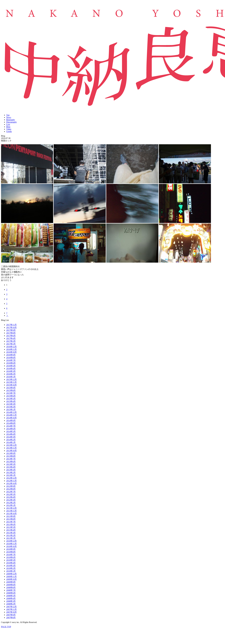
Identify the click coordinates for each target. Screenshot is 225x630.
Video (8, 129)
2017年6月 (11, 336)
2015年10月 (11, 385)
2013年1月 (11, 475)
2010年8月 (11, 552)
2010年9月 (11, 549)
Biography (10, 120)
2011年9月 (11, 516)
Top (8, 115)
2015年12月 (11, 379)
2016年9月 (11, 355)
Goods (9, 131)
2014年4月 (11, 434)
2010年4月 (11, 563)
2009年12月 (11, 574)
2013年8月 (11, 456)
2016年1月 (11, 377)
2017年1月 (11, 344)
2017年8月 (11, 333)
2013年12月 (11, 445)
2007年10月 (11, 612)
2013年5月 (11, 464)
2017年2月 (11, 341)
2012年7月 (11, 492)
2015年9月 (11, 388)
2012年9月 (11, 486)
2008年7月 (11, 590)
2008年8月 (11, 587)
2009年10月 (11, 579)
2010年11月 (11, 544)
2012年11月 (11, 481)
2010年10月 (11, 546)
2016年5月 (11, 366)
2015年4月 (11, 401)
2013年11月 (11, 448)
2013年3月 (11, 470)
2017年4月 (11, 338)
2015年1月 (11, 409)
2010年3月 (11, 565)
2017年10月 (11, 327)
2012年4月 (11, 497)
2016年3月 (11, 371)
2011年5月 (11, 527)
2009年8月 (11, 585)
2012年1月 (11, 505)
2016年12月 (11, 346)
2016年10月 (11, 352)
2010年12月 (11, 541)
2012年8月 (11, 489)
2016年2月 (11, 374)
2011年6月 (11, 524)
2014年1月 (11, 442)
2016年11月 (11, 349)
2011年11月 (11, 511)
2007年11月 (11, 609)
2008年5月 (11, 596)
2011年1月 (11, 538)
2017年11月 (11, 325)
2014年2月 (11, 440)
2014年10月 (11, 418)
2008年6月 (11, 593)
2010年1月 (11, 571)
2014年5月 (11, 431)
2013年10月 (11, 450)
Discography (11, 122)
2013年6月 (11, 461)
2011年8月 (11, 519)
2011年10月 (11, 513)
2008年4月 (11, 598)
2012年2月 (11, 502)
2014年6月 (11, 429)
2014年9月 (11, 420)
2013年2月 (11, 472)
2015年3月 (11, 404)
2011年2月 (11, 535)
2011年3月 (11, 533)
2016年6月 (11, 363)
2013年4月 (11, 467)
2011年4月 (11, 530)
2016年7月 (11, 360)
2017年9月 (11, 330)
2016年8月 (11, 357)
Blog (8, 127)
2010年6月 (11, 557)
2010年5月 (11, 560)
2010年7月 (11, 554)
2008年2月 (11, 604)
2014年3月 (11, 437)
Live (8, 124)
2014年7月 (11, 426)
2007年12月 (11, 606)
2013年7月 (11, 459)
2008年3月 (11, 601)
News (8, 117)
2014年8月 (11, 423)
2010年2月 (11, 568)
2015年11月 (11, 382)
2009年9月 (11, 582)
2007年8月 (11, 617)
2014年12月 (11, 412)
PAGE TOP (6, 627)
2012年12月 (11, 478)
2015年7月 (11, 393)
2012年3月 (11, 500)
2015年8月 (11, 390)
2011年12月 (11, 508)
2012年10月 (11, 483)
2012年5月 (11, 494)
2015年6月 (11, 396)
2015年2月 (11, 407)
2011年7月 (11, 522)
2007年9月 (11, 615)
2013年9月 (11, 453)
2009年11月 (11, 576)
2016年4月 (11, 368)
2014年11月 (11, 415)
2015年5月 (11, 398)
